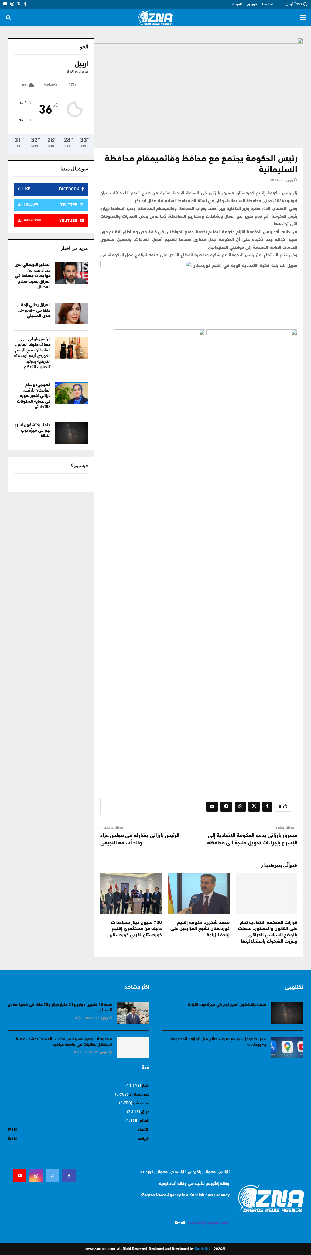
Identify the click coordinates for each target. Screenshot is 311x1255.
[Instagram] (36, 1175)
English (268, 4)
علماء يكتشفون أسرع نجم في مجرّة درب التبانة (33, 430)
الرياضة (143, 1139)
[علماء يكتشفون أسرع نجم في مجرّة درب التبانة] (71, 433)
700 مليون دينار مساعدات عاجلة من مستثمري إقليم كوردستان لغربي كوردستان (136, 929)
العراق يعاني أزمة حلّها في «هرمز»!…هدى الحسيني (34, 310)
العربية (237, 4)
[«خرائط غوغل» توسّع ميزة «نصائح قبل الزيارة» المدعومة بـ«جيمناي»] (287, 1047)
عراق (145, 1112)
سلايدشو (141, 1103)
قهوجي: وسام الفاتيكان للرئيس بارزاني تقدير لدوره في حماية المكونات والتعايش (34, 396)
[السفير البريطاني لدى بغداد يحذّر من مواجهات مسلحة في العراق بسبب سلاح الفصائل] (71, 273)
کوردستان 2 (139, 1094)
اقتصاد (143, 1130)
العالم (144, 1121)
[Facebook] (69, 1175)
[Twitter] (52, 1175)
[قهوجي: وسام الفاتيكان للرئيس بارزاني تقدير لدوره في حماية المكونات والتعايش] (71, 393)
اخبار (145, 1085)
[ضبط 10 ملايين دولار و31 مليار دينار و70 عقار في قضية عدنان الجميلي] (133, 1013)
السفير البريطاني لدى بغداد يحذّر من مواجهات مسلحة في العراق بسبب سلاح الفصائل (33, 276)
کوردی (252, 4)
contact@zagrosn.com (208, 1223)
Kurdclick (202, 1249)
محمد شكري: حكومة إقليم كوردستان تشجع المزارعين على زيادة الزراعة (200, 929)
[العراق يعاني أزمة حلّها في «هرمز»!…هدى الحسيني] (71, 313)
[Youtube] (19, 1175)
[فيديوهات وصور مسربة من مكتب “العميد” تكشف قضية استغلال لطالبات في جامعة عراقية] (133, 1047)
